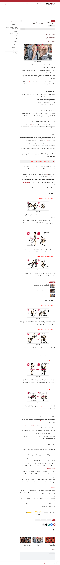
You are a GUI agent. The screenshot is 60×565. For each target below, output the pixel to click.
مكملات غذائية (15, 50)
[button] (51, 524)
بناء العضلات (15, 41)
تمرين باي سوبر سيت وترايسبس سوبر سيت (47, 38)
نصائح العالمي (23, 3)
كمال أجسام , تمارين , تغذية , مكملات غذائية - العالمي (40, 563)
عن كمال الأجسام (14, 47)
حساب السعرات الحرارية (40, 3)
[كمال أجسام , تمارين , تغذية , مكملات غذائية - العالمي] (50, 4)
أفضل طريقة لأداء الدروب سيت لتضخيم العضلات (50, 545)
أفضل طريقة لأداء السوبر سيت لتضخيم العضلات (41, 285)
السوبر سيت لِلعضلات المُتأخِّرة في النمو (48, 40)
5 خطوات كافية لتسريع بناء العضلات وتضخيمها (42, 290)
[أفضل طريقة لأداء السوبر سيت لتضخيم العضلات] (52, 286)
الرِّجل (16, 35)
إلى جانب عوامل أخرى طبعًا (25, 182)
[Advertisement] (30, 13)
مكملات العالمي (28, 3)
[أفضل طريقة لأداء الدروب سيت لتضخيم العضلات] (50, 540)
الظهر (16, 38)
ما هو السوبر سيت (51, 31)
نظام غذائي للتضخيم (14, 53)
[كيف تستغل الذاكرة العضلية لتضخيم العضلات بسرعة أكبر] (52, 295)
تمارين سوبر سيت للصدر (50, 37)
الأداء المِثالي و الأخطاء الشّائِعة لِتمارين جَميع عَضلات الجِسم (12, 28)
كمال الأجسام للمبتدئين (14, 49)
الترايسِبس (15, 31)
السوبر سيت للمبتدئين (50, 41)
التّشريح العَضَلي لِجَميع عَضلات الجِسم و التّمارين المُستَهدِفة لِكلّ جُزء (12, 33)
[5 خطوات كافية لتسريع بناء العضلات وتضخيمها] (52, 291)
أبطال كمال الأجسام (14, 24)
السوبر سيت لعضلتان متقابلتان (49, 33)
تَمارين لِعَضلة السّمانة (32, 425)
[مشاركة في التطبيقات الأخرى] (44, 524)
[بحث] (5, 3)
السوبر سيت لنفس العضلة (50, 34)
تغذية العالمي (34, 3)
